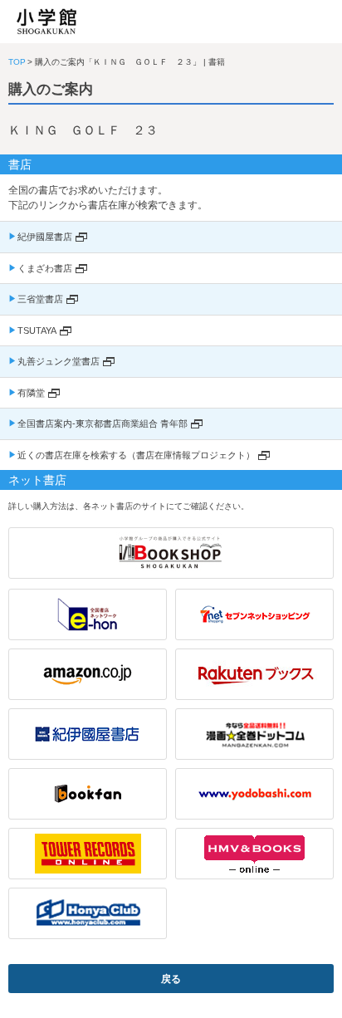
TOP (17, 61)
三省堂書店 (40, 299)
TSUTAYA (36, 330)
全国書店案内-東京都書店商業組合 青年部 (102, 423)
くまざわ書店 (44, 268)
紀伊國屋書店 (44, 237)
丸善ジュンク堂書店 (58, 361)
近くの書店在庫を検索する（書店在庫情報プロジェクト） (136, 455)
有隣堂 (31, 393)
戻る (171, 979)
